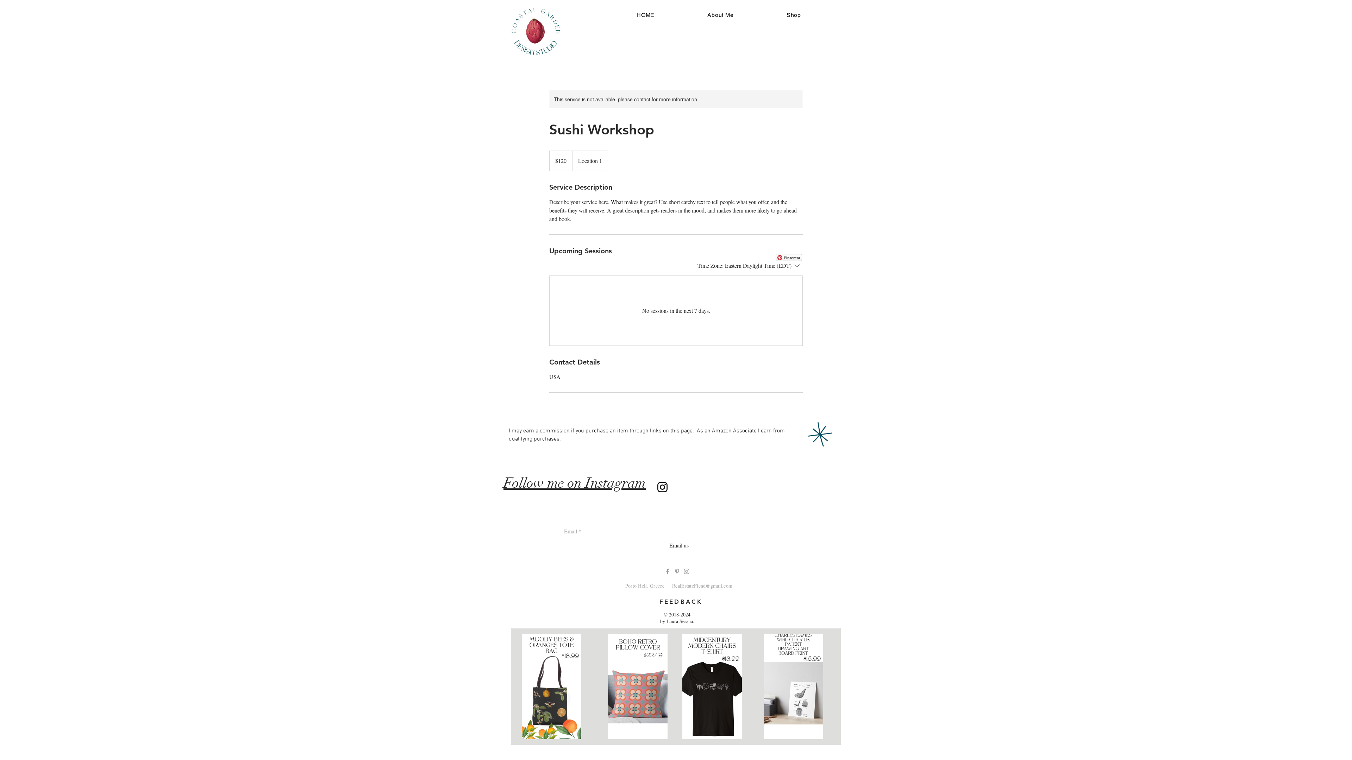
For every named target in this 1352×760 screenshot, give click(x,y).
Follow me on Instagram (574, 483)
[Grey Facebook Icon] (667, 571)
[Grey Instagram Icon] (686, 571)
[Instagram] (662, 487)
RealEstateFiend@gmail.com (702, 585)
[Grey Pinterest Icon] (677, 571)
